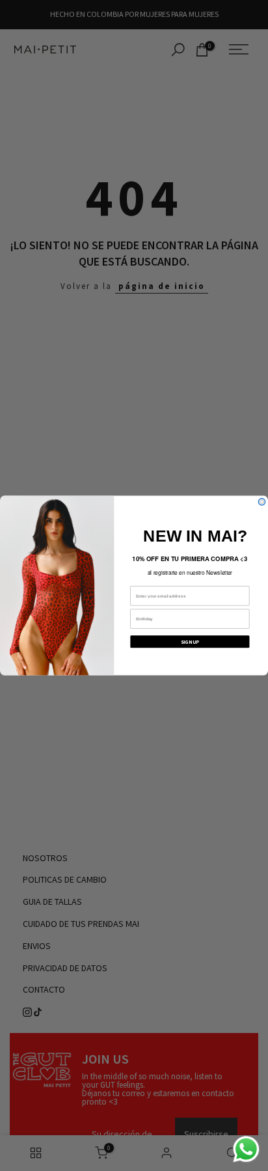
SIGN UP (189, 642)
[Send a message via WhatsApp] (246, 1149)
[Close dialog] (261, 502)
